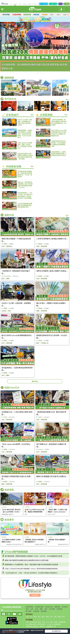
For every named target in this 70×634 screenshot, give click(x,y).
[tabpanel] (35, 46)
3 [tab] (36, 19)
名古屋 (3, 311)
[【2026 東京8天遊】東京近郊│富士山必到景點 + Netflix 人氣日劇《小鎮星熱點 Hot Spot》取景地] (12, 499)
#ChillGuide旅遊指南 (54, 624)
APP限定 (27, 537)
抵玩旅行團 (27, 14)
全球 (37, 419)
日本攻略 (52, 609)
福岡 (59, 616)
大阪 (27, 616)
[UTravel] (35, 9)
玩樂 (9, 311)
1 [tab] (31, 19)
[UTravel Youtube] (14, 613)
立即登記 (35, 595)
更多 (67, 99)
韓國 (41, 609)
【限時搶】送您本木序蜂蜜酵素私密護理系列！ (34, 540)
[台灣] (58, 106)
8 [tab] (43, 73)
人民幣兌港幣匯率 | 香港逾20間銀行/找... (52, 238)
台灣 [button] (64, 14)
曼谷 (43, 616)
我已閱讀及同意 (56, 631)
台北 (31, 616)
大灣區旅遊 (61, 622)
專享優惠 (44, 611)
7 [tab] (38, 21)
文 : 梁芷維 (39, 340)
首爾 (47, 616)
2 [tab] (34, 19)
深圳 (2, 343)
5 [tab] (32, 21)
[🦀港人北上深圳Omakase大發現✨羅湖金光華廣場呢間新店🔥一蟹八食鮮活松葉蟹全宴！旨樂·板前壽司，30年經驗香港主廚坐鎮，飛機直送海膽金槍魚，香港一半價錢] (35, 499)
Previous (3, 48)
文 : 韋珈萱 (4, 449)
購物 (7, 375)
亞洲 (2, 278)
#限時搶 (41, 626)
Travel (15, 4)
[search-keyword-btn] (66, 9)
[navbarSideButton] (2, 9)
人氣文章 (3, 507)
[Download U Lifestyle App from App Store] (12, 618)
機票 (7, 278)
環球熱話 (9, 246)
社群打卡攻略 (54, 4)
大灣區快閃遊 (16, 14)
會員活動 (36, 611)
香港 (35, 616)
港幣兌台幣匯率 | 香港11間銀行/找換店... (52, 271)
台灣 (2, 246)
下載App (67, 4)
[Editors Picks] (13, 88)
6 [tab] (35, 21)
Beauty (25, 4)
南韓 (37, 311)
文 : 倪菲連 (4, 308)
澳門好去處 (33, 622)
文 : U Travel (39, 449)
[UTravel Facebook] (3, 613)
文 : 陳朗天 (4, 340)
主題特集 (59, 609)
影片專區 (29, 611)
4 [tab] (39, 19)
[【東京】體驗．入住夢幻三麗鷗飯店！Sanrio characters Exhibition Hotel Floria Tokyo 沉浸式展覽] (58, 499)
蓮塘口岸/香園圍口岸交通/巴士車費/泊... (51, 476)
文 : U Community (6, 276)
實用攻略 (44, 246)
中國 (37, 246)
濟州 (63, 616)
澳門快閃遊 (6, 14)
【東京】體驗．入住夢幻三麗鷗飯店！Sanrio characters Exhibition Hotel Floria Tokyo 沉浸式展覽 (58, 512)
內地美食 (45, 14)
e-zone (35, 4)
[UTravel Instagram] (9, 613)
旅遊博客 (9, 489)
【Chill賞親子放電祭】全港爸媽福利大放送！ (11, 540)
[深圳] (25, 106)
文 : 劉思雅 (39, 244)
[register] (61, 9)
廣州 (37, 343)
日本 (2, 452)
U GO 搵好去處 (44, 4)
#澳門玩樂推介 (41, 624)
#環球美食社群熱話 (32, 626)
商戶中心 (60, 4)
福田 (2, 484)
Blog (29, 4)
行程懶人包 (44, 343)
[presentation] (68, 14)
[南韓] (42, 106)
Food (19, 4)
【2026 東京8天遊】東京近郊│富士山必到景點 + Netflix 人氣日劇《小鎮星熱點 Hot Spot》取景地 (11, 512)
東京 (39, 616)
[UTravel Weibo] (19, 613)
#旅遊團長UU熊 (51, 626)
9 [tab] (46, 73)
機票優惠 (36, 14)
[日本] (9, 106)
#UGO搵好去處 (31, 624)
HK (11, 4)
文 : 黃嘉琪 (4, 373)
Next (67, 48)
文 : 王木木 (4, 417)
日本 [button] (58, 14)
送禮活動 (3, 537)
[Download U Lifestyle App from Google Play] (11, 622)
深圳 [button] (51, 14)
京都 (55, 616)
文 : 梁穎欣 (4, 244)
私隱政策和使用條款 (10, 632)
